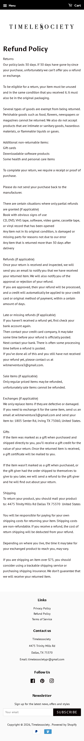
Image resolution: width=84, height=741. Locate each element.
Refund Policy (42, 614)
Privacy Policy (42, 608)
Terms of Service (42, 619)
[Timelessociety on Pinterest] (42, 681)
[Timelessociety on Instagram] (51, 681)
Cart (77, 6)
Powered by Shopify (64, 724)
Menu (12, 5)
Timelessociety (41, 724)
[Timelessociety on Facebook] (32, 681)
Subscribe (67, 712)
